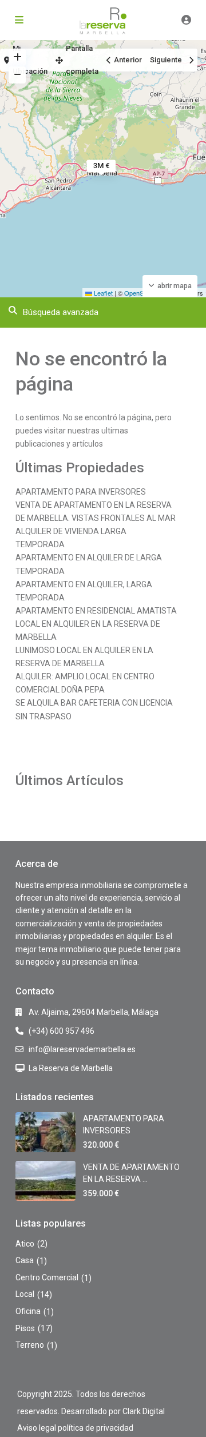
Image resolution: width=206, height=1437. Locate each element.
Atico (24, 1243)
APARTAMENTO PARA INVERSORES (80, 491)
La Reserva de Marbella (71, 1068)
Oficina (28, 1311)
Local (24, 1294)
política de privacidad (95, 1427)
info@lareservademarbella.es (82, 1049)
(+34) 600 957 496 (61, 1031)
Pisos (25, 1328)
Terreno (29, 1345)
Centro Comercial (46, 1277)
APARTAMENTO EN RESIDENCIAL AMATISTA (96, 610)
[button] (157, 180)
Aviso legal (36, 1427)
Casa (24, 1260)
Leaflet (102, 292)
